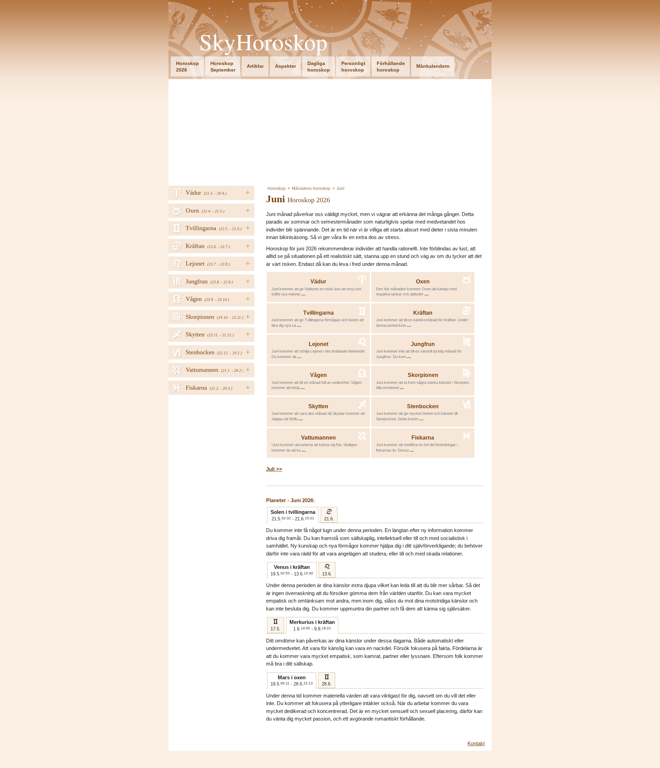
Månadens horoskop (311, 188)
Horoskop (276, 188)
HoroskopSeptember (222, 67)
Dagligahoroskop (318, 67)
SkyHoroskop (263, 42)
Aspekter (285, 66)
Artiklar (255, 66)
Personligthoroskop (353, 67)
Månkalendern (433, 66)
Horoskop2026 (187, 67)
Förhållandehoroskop (391, 67)
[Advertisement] (330, 131)
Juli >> (274, 469)
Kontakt (476, 743)
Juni (340, 188)
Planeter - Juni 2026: (290, 500)
